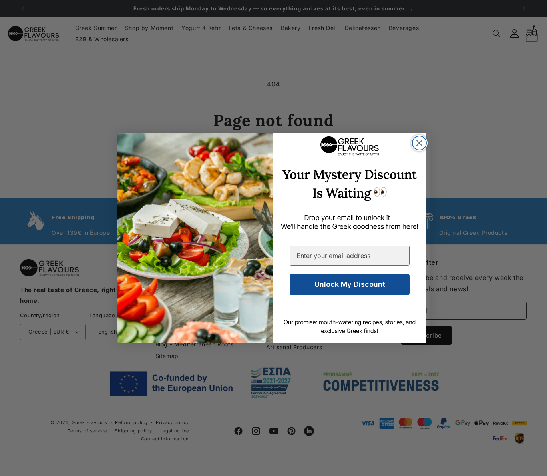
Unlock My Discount (349, 284)
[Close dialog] (419, 143)
